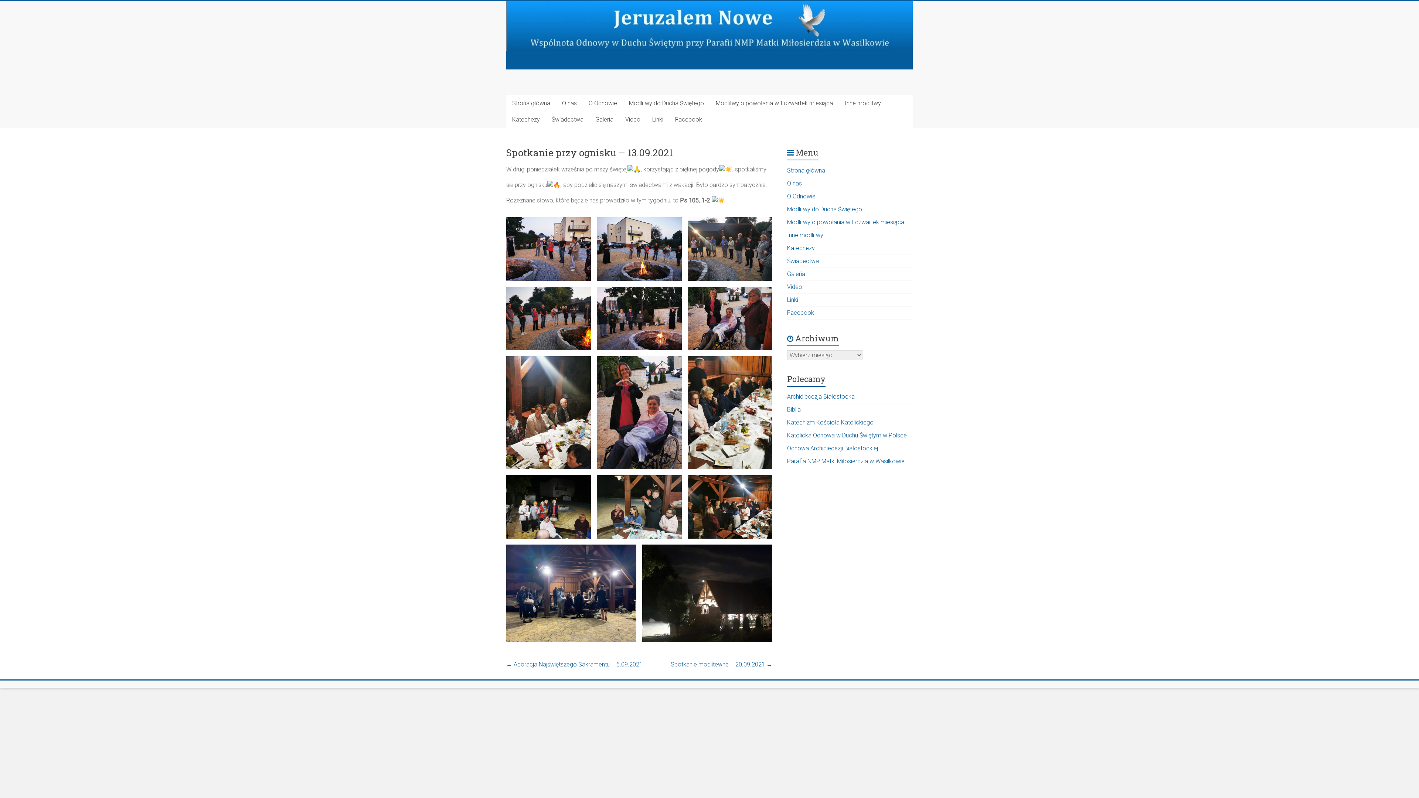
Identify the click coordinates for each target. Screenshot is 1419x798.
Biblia (794, 409)
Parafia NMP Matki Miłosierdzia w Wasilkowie (846, 461)
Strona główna (531, 103)
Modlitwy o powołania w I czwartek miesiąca (774, 103)
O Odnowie (603, 103)
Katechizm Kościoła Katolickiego (830, 422)
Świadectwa (567, 119)
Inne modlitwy (863, 103)
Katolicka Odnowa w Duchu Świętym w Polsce (847, 435)
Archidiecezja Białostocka (821, 396)
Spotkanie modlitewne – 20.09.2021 (721, 664)
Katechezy (526, 119)
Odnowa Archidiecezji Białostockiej (832, 448)
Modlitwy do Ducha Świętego (666, 103)
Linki (657, 119)
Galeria (604, 119)
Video (632, 119)
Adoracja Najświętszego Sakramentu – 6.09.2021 (574, 664)
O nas (569, 103)
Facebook (688, 119)
